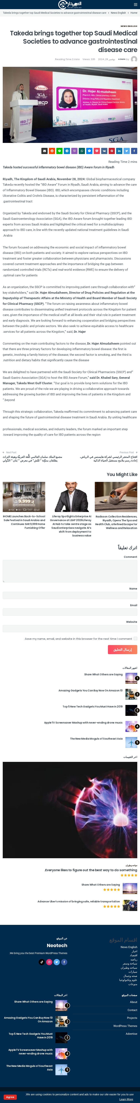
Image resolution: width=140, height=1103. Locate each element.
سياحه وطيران (131, 865)
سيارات (133, 971)
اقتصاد (133, 955)
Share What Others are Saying (103, 674)
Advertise (131, 1033)
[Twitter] (57, 962)
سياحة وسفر (130, 963)
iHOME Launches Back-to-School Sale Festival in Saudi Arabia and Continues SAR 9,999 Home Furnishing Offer (24, 522)
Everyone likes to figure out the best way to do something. (90, 870)
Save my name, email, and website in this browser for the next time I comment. (78, 639)
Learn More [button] (126, 1099)
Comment (130, 557)
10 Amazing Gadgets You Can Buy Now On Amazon (91, 690)
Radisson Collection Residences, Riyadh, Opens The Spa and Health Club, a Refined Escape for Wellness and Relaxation (116, 522)
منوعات (132, 984)
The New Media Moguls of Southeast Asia (96, 739)
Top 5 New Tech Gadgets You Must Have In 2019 (93, 706)
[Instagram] (49, 962)
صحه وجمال (130, 976)
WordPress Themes (125, 1026)
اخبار (134, 951)
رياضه (134, 959)
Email (133, 605)
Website (131, 622)
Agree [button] (10, 1097)
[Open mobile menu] (135, 4)
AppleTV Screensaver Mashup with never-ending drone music (83, 722)
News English (129, 26)
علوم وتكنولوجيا (128, 980)
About (133, 1002)
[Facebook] (64, 962)
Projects (132, 1018)
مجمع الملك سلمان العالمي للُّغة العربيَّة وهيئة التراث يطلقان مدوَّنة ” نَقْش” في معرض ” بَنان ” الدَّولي (32, 458)
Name (133, 588)
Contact (132, 1010)
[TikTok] (42, 962)
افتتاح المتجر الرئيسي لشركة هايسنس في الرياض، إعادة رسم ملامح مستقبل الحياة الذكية (108, 458)
